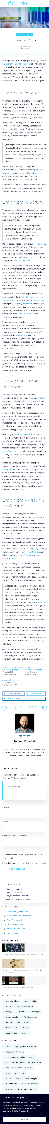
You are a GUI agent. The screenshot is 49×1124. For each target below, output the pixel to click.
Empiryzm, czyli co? (14, 889)
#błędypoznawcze (25, 1006)
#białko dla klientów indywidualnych (21, 1078)
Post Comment (17, 869)
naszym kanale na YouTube (17, 64)
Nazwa (6, 807)
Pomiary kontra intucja (31, 552)
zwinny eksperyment (22, 260)
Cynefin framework (21, 434)
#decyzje (20, 35)
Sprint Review (8, 300)
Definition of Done (22, 313)
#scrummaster (24, 1022)
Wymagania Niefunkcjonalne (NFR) (21, 1057)
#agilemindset (31, 1001)
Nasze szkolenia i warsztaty (19, 915)
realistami (31, 401)
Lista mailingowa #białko (18, 911)
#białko (43, 398)
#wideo (25, 1033)
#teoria (29, 35)
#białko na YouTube (16, 928)
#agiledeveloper (13, 1001)
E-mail (6, 821)
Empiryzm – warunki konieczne (18, 899)
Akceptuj (24, 1119)
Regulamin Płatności (15, 1052)
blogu (44, 64)
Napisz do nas (13, 933)
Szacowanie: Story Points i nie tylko (21, 1089)
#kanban (23, 1012)
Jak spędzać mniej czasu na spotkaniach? (22, 955)
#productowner (30, 1017)
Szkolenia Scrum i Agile (16, 1073)
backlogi (15, 303)
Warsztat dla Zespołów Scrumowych (22, 1084)
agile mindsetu (38, 244)
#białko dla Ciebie (15, 924)
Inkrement (27, 303)
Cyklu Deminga (9, 451)
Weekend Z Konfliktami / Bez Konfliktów (23, 1062)
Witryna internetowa (14, 836)
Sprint (7, 634)
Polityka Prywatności (20, 1111)
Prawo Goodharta (25, 555)
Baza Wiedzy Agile (15, 920)
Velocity (15, 558)
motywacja (22, 335)
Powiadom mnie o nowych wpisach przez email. (25, 863)
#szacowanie (11, 1027)
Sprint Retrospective (30, 297)
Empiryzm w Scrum (14, 892)
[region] (24, 1109)
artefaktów (39, 300)
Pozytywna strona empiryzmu (17, 896)
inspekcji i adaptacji (31, 469)
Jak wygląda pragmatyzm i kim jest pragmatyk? (12, 668)
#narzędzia (37, 1012)
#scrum (9, 1022)
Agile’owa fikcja (8, 680)
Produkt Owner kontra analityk (17, 988)
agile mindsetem (31, 173)
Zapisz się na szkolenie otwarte (20, 1068)
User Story (40, 602)
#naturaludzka (12, 1017)
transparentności (10, 469)
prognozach (30, 322)
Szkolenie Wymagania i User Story (21, 1046)
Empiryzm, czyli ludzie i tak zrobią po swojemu (33, 668)
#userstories (11, 1033)
